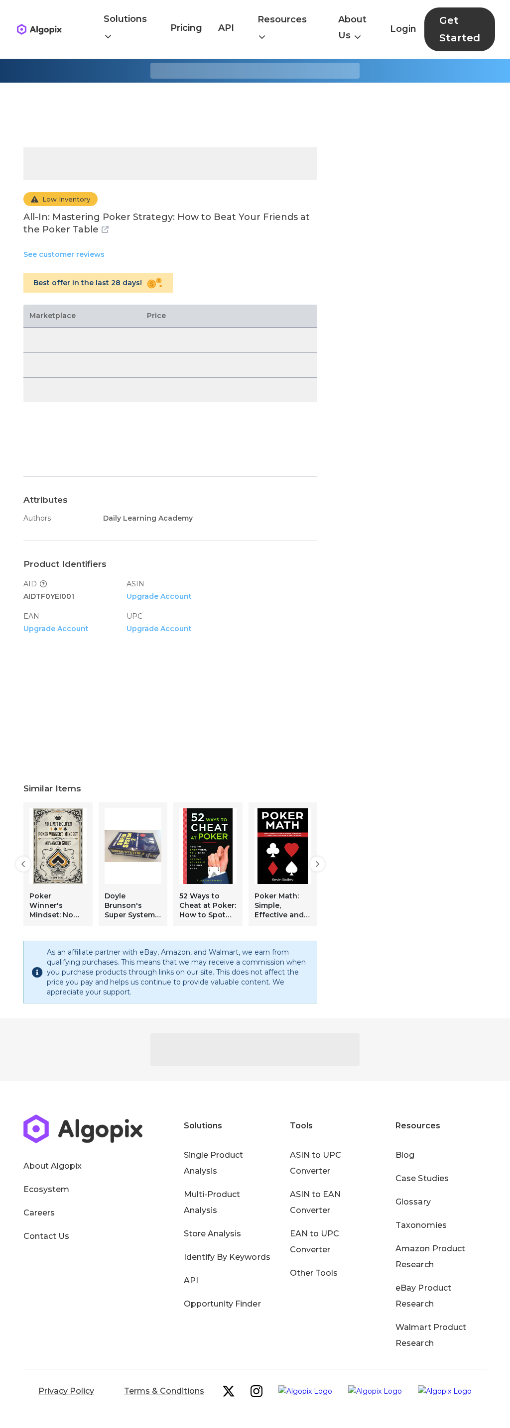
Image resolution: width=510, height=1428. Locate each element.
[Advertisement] (255, 115)
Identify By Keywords (227, 1257)
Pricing (186, 27)
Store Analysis (212, 1233)
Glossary (412, 1202)
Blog (404, 1155)
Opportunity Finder (222, 1304)
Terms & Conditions (164, 1391)
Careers (39, 1212)
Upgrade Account (159, 596)
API (226, 27)
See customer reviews (64, 254)
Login (403, 28)
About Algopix (52, 1166)
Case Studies (421, 1178)
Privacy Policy (66, 1391)
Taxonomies (420, 1225)
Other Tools (314, 1273)
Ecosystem (46, 1189)
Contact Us (46, 1236)
